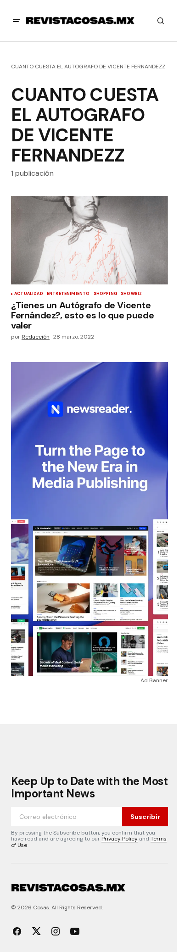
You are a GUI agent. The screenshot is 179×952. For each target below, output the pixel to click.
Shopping (105, 294)
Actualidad (28, 294)
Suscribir (145, 817)
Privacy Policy (119, 838)
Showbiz (131, 294)
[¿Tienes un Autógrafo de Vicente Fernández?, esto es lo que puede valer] (89, 240)
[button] (16, 20)
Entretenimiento (68, 294)
